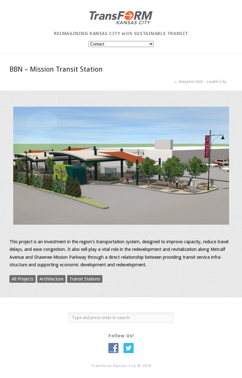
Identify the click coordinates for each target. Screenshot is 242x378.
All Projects (22, 278)
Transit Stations (84, 278)
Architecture (51, 278)
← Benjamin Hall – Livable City (200, 82)
